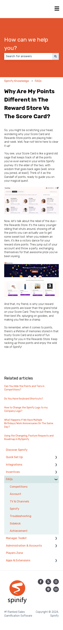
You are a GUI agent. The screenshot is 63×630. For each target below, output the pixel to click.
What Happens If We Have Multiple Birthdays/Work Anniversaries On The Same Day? (28, 423)
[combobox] (28, 56)
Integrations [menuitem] (14, 464)
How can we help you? (26, 43)
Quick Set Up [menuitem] (14, 457)
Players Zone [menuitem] (14, 553)
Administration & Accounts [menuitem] (24, 545)
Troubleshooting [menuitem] (20, 516)
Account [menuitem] (15, 494)
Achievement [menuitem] (18, 530)
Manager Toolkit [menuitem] (16, 538)
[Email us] (56, 589)
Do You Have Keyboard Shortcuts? (23, 398)
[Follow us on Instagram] (56, 581)
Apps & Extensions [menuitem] (18, 560)
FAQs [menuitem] (9, 479)
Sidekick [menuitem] (15, 523)
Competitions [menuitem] (18, 486)
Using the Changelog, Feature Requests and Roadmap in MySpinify (29, 437)
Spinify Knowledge (16, 81)
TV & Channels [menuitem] (19, 501)
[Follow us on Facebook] (40, 581)
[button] (56, 457)
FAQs (38, 81)
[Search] (55, 56)
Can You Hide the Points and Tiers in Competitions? (24, 388)
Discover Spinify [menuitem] (16, 449)
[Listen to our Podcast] (48, 589)
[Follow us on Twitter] (48, 581)
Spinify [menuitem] (14, 508)
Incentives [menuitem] (13, 472)
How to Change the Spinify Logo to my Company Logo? (26, 409)
